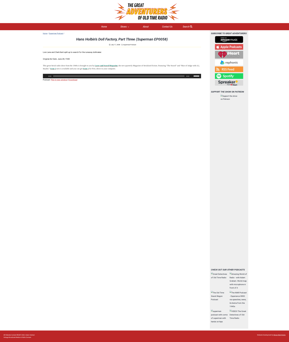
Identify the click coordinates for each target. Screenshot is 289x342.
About (146, 26)
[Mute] (192, 76)
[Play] (46, 76)
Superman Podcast (129, 45)
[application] (122, 76)
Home (104, 26)
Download (73, 80)
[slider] (197, 76)
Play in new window (59, 80)
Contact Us (167, 26)
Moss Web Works (280, 335)
